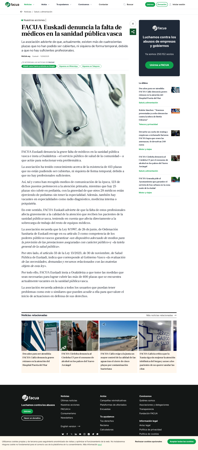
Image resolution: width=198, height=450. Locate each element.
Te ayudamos (62, 4)
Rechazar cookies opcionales (148, 441)
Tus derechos (107, 421)
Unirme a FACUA (159, 65)
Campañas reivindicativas (113, 400)
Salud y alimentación (148, 102)
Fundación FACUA (148, 413)
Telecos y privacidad (148, 124)
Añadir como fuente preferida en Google (39, 66)
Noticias (28, 4)
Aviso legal (144, 425)
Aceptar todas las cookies (182, 441)
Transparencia (146, 409)
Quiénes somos (147, 400)
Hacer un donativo (32, 418)
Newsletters (67, 417)
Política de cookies (149, 433)
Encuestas (105, 409)
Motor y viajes (145, 149)
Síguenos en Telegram (91, 66)
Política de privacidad (150, 429)
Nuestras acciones (70, 404)
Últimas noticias (69, 400)
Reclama (104, 425)
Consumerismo (68, 413)
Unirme (150, 4)
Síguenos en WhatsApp (68, 66)
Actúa (44, 4)
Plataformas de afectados (113, 404)
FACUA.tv (65, 409)
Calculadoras (106, 429)
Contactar (103, 4)
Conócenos (83, 4)
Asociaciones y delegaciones (154, 404)
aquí (100, 444)
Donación (162, 4)
